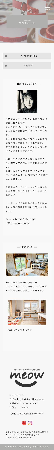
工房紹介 (28, 65)
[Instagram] (30, 423)
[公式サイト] (24, 423)
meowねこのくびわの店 (20, 447)
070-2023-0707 (30, 413)
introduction (28, 56)
